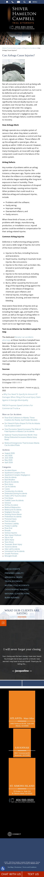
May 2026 (8, 460)
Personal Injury (11, 519)
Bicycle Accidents (12, 482)
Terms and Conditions (29, 867)
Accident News (11, 470)
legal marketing (18, 863)
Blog (24, 48)
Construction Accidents (14, 491)
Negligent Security (12, 512)
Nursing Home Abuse (13, 514)
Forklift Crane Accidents (14, 500)
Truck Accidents (11, 547)
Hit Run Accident (11, 505)
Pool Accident (10, 521)
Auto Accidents (10, 477)
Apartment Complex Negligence (17, 475)
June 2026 (9, 458)
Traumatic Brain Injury (13, 544)
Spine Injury (9, 540)
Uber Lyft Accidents (12, 549)
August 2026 (10, 453)
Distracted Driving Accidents (16, 493)
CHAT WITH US (11, 874)
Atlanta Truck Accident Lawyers (12, 48)
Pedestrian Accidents (13, 517)
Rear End (8, 528)
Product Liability (11, 526)
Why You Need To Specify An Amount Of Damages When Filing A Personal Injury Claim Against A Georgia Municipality (21, 397)
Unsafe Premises (11, 554)
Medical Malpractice (13, 507)
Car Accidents (32, 48)
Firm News (9, 498)
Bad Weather (10, 480)
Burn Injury (9, 484)
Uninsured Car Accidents (14, 551)
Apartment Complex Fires (15, 473)
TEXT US (33, 874)
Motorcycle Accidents (13, 510)
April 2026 (9, 462)
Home (7, 2)
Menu (34, 2)
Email (18, 2)
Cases (7, 489)
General (8, 503)
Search (24, 2)
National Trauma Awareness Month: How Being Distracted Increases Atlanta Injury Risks (21, 437)
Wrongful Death (11, 556)
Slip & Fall (9, 537)
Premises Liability (12, 524)
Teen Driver (9, 542)
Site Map (10, 867)
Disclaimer (18, 867)
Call (12, 2)
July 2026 (8, 456)
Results (8, 530)
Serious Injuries (11, 533)
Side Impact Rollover (13, 535)
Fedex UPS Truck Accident (15, 496)
